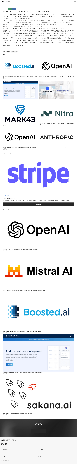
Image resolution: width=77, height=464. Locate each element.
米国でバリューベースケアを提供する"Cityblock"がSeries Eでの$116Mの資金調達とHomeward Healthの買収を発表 (56, 100)
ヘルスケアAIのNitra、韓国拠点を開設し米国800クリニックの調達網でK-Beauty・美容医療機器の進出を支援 (56, 124)
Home (6, 6)
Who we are (4, 449)
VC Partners (41, 449)
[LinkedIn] (6, 444)
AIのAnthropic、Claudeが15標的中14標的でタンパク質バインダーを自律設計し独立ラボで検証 (54, 147)
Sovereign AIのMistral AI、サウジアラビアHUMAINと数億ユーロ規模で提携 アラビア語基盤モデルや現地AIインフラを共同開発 (24, 290)
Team (2, 453)
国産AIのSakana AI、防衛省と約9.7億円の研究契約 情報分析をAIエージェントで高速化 (17, 413)
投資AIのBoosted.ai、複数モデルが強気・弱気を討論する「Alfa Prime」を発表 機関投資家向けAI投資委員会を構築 (20, 77)
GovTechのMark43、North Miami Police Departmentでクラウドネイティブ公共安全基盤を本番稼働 (19, 124)
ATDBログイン (41, 456)
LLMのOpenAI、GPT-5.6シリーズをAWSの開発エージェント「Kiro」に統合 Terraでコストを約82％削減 (56, 76)
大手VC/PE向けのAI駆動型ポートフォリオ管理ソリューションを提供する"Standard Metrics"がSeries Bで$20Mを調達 (20, 100)
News (11, 6)
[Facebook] (2, 444)
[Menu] (75, 2)
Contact (3, 456)
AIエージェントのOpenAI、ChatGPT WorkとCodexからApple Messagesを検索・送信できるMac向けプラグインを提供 (20, 148)
